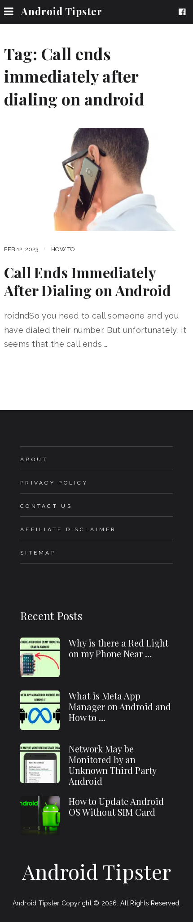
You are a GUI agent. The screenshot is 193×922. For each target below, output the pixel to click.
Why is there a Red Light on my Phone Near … (118, 648)
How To (63, 249)
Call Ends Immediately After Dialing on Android (87, 281)
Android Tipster (61, 11)
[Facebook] (184, 12)
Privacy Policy (54, 483)
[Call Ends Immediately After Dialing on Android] (96, 179)
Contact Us (46, 506)
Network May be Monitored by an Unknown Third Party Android (112, 765)
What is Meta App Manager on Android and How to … (120, 706)
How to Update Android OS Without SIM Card (116, 806)
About (34, 459)
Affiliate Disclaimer (68, 529)
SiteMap (38, 553)
